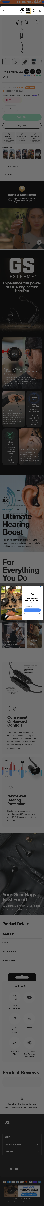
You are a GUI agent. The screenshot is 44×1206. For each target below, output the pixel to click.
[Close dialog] (41, 587)
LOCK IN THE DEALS (32, 610)
